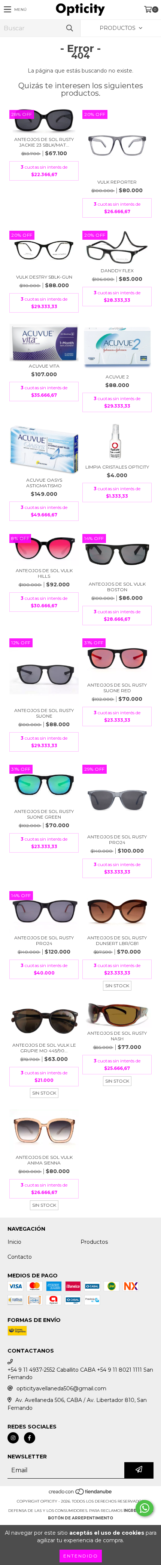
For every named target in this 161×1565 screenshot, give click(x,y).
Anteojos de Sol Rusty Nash (117, 1035)
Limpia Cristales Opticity (117, 467)
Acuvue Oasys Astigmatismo (44, 482)
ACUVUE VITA (44, 366)
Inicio (14, 1242)
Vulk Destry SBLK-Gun (44, 277)
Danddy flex (117, 270)
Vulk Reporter (117, 182)
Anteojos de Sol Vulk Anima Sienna (44, 1160)
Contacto (19, 1256)
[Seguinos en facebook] (29, 1437)
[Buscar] (69, 28)
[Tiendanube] (80, 1493)
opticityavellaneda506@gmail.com (61, 1388)
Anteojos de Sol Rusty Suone (44, 713)
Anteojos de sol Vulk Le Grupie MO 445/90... (44, 1047)
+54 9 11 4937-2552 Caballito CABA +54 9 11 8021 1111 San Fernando (80, 1373)
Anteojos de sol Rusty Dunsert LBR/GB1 (117, 940)
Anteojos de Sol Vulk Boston (117, 586)
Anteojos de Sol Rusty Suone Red (117, 687)
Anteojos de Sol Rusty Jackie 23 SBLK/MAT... (44, 142)
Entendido (80, 1556)
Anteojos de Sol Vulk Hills (44, 573)
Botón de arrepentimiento (80, 1518)
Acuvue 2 (117, 377)
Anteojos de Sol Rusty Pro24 (117, 839)
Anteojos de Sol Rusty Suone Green (44, 814)
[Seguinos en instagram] (13, 1437)
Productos (94, 1242)
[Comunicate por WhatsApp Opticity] (145, 1508)
